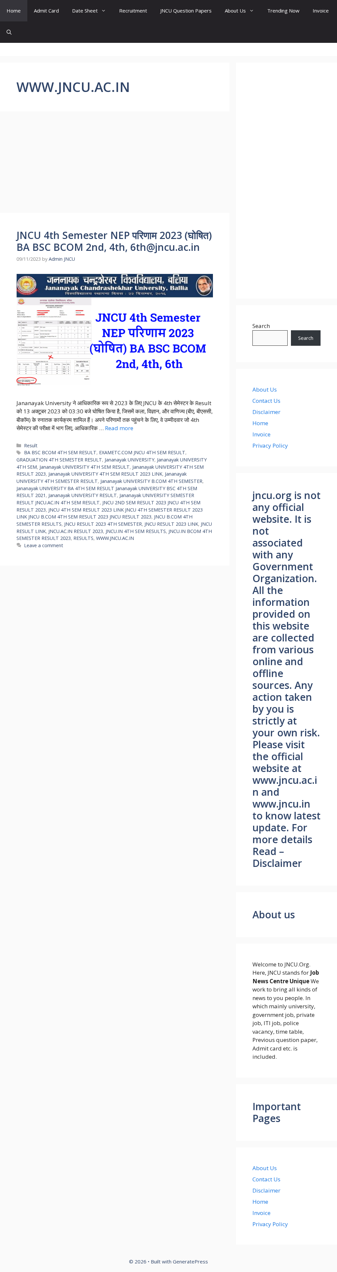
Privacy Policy (270, 445)
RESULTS (83, 538)
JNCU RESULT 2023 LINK (171, 524)
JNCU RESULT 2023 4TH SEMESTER (103, 524)
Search (261, 326)
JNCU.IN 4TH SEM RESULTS (136, 531)
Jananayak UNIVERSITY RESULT (82, 495)
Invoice (321, 10)
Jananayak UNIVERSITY (129, 460)
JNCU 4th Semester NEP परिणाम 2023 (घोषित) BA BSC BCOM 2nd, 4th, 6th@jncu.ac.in (114, 241)
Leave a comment (43, 545)
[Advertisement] (114, 164)
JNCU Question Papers (186, 10)
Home (14, 10)
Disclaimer (266, 412)
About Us (235, 10)
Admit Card (46, 10)
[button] (9, 32)
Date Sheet (85, 10)
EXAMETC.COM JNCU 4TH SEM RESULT (142, 452)
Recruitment (133, 10)
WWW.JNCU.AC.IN (115, 538)
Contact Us (266, 400)
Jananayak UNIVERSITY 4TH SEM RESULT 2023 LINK (105, 474)
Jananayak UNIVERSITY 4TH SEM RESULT (84, 467)
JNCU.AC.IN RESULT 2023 (75, 531)
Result (31, 445)
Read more (119, 428)
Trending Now (283, 10)
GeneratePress (190, 1261)
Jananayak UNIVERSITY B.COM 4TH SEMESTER (151, 481)
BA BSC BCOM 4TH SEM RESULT (60, 452)
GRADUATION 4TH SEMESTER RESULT (59, 460)
